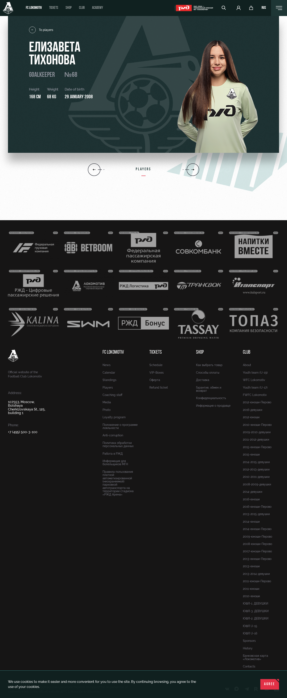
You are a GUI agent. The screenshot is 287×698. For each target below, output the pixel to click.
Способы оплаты (207, 372)
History (248, 648)
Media (107, 402)
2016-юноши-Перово (257, 506)
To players (46, 30)
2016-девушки (252, 410)
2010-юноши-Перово (257, 424)
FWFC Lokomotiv (255, 395)
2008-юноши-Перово (257, 544)
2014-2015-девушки (256, 462)
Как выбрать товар (209, 365)
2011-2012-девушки (256, 439)
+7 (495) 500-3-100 (22, 432)
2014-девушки (252, 491)
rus (264, 8)
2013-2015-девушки (256, 514)
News (107, 365)
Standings (109, 380)
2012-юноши (251, 417)
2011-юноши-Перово (257, 581)
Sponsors (249, 640)
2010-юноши (251, 596)
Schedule (155, 365)
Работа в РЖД (113, 453)
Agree (269, 684)
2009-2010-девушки (257, 432)
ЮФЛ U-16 (250, 633)
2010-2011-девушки (256, 476)
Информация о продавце (213, 405)
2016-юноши (251, 499)
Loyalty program (114, 417)
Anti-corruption (113, 435)
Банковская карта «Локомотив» (255, 657)
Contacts (249, 666)
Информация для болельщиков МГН (115, 462)
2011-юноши (251, 588)
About (247, 365)
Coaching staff (112, 395)
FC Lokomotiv (34, 8)
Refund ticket (158, 387)
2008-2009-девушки (257, 484)
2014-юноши (251, 521)
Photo (107, 410)
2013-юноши (251, 566)
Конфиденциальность (211, 398)
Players (108, 387)
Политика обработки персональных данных (118, 444)
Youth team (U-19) (255, 372)
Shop (69, 8)
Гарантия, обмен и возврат (208, 389)
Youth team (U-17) (255, 387)
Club (82, 8)
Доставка (202, 380)
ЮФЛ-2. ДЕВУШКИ (255, 618)
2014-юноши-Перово (257, 529)
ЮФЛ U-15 (250, 626)
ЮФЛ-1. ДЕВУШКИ (255, 603)
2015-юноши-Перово (257, 447)
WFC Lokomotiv (254, 380)
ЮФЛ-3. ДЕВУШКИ (256, 611)
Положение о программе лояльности (120, 426)
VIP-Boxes (156, 372)
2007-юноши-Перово (257, 551)
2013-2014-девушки (256, 573)
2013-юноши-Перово (257, 559)
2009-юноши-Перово (257, 536)
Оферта (154, 380)
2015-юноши (251, 454)
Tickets (53, 8)
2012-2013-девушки (256, 469)
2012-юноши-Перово (257, 402)
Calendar (109, 372)
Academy (97, 8)
